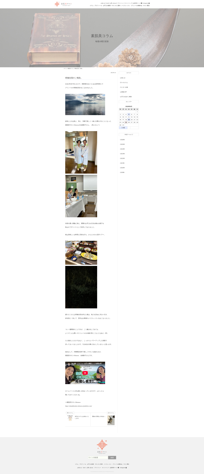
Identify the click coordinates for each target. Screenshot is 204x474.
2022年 (122, 158)
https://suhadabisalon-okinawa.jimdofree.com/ (78, 406)
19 (129, 119)
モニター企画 (124, 87)
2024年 (122, 149)
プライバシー (120, 3)
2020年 (122, 167)
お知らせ (103, 3)
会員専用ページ (137, 3)
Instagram (145, 3)
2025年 (122, 144)
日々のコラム (124, 82)
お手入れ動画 (107, 5)
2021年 (122, 163)
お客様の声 (123, 92)
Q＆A (107, 3)
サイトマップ (128, 3)
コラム (92, 5)
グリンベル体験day (136, 5)
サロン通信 (146, 5)
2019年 (122, 172)
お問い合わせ (113, 3)
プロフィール (98, 5)
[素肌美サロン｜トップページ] (102, 439)
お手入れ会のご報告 (126, 96)
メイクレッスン (125, 5)
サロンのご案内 (115, 5)
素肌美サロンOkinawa (72, 125)
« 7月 (123, 127)
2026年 (122, 139)
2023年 (122, 153)
